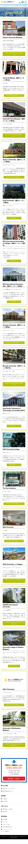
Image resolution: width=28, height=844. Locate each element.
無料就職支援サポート (8, 791)
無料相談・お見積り (14, 779)
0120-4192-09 (14, 768)
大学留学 (5, 799)
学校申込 (5, 811)
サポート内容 (6, 824)
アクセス (5, 822)
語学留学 (5, 801)
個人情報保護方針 (7, 827)
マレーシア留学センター (22, 836)
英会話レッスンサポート (9, 788)
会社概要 (5, 819)
